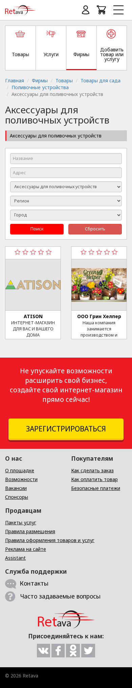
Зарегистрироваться (66, 428)
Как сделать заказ (92, 470)
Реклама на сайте (25, 549)
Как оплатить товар (94, 479)
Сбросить (95, 229)
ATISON (33, 316)
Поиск (37, 229)
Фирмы (40, 80)
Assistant (15, 558)
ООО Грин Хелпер (99, 316)
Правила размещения (30, 531)
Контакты (34, 583)
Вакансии (16, 488)
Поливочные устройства (40, 87)
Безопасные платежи (95, 488)
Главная (14, 80)
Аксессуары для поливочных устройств (56, 135)
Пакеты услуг (20, 522)
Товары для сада (100, 80)
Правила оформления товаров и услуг (49, 540)
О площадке (19, 470)
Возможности (21, 479)
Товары (64, 80)
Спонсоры (16, 497)
